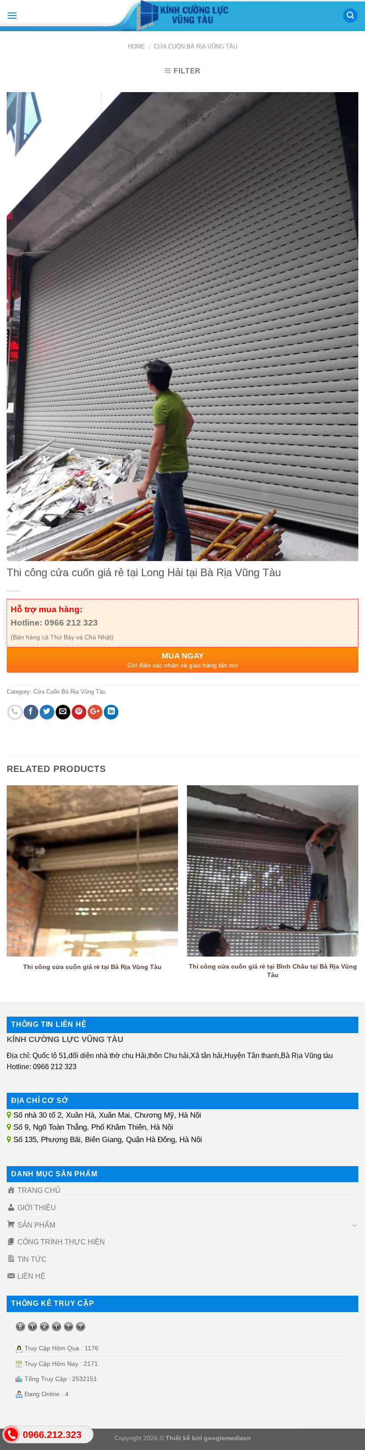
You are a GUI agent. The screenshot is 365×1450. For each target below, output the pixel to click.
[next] (358, 891)
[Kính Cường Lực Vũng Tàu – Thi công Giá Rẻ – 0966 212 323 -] (183, 15)
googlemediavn (227, 1438)
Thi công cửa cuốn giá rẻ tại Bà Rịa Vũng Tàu (92, 966)
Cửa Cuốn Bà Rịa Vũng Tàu (195, 46)
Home (136, 46)
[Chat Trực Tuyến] (332, 1432)
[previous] (7, 891)
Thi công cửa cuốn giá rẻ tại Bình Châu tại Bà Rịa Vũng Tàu (273, 970)
